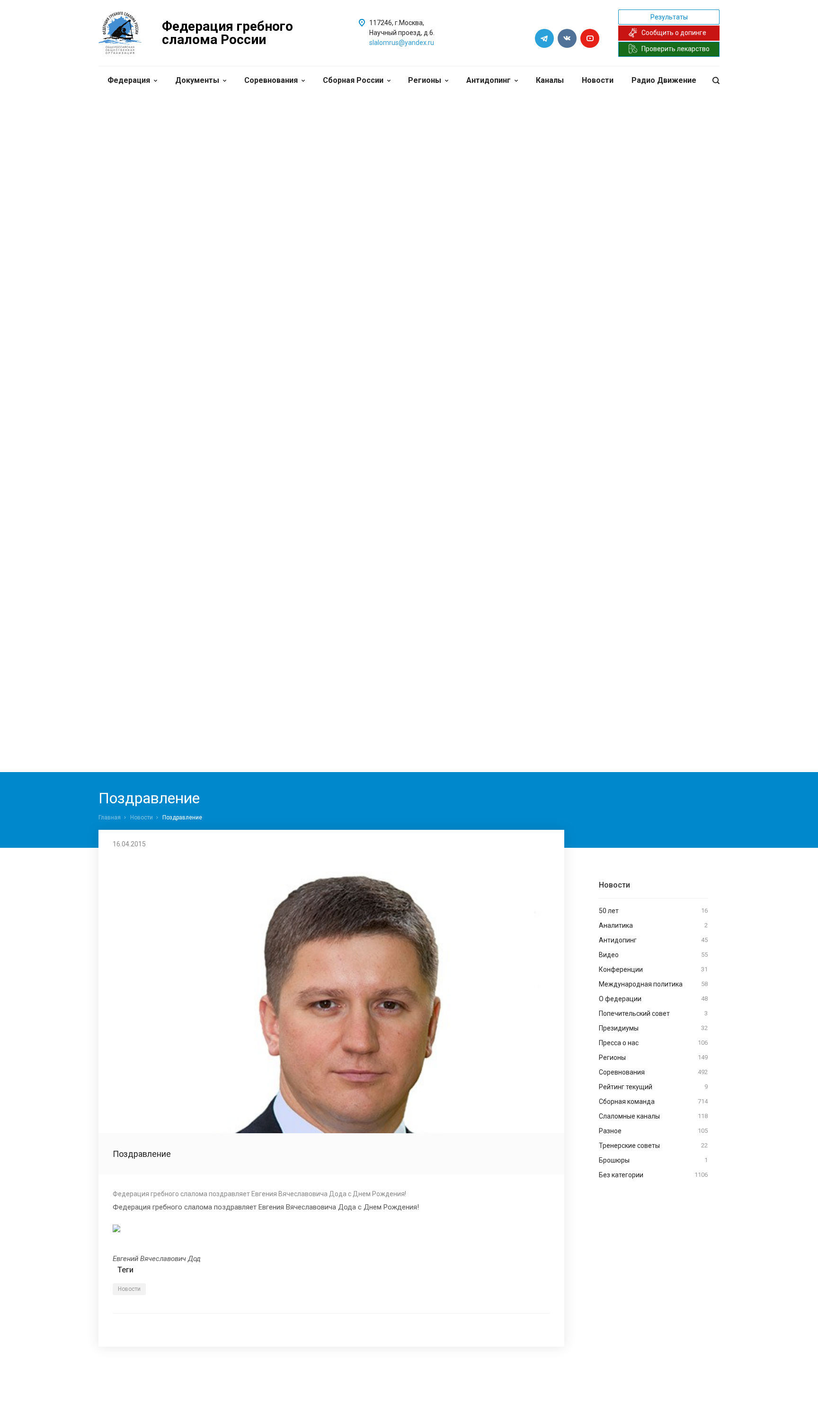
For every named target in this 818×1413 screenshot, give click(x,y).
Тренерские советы (653, 1145)
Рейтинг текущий (653, 1087)
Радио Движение (663, 80)
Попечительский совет (653, 1013)
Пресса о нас (653, 1043)
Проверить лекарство (675, 49)
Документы (197, 80)
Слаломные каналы (653, 1116)
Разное (653, 1131)
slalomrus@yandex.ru (401, 42)
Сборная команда (653, 1101)
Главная (109, 817)
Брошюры (653, 1160)
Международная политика (653, 984)
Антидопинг (488, 80)
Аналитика (653, 925)
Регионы (424, 80)
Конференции (653, 969)
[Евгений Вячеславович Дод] (331, 1228)
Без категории (653, 1175)
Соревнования (271, 80)
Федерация (128, 80)
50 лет (653, 911)
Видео (653, 955)
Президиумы (653, 1028)
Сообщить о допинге (673, 32)
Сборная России (353, 80)
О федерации (653, 999)
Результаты (669, 17)
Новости (598, 80)
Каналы (550, 80)
